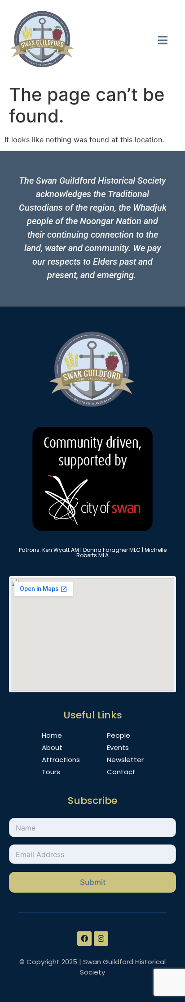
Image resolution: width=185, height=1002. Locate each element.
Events (118, 747)
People (118, 735)
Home (52, 735)
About (52, 747)
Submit (93, 882)
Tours (51, 771)
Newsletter (125, 759)
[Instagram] (101, 938)
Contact (121, 771)
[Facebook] (84, 938)
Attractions (61, 759)
